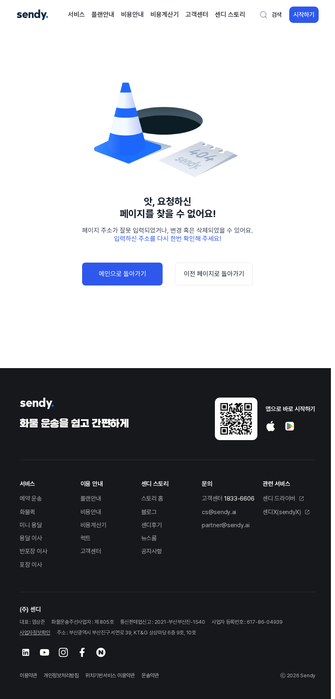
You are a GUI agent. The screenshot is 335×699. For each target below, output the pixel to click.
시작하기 (304, 14)
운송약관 (150, 675)
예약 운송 (31, 498)
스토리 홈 (152, 498)
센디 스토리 (230, 14)
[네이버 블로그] (101, 652)
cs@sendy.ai (219, 512)
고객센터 (196, 14)
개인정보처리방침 (61, 675)
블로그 (149, 512)
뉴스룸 (149, 538)
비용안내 (132, 14)
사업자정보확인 (35, 632)
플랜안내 (103, 14)
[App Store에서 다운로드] (271, 426)
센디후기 (151, 525)
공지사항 (151, 551)
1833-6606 (239, 498)
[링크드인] (26, 652)
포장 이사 (31, 565)
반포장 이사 (33, 551)
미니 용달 (31, 525)
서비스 (76, 14)
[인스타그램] (63, 652)
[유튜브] (44, 652)
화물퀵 (27, 512)
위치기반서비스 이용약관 (110, 675)
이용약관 (28, 675)
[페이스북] (82, 652)
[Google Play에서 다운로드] (289, 426)
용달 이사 (31, 538)
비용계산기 (164, 14)
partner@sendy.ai (225, 525)
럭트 (85, 538)
